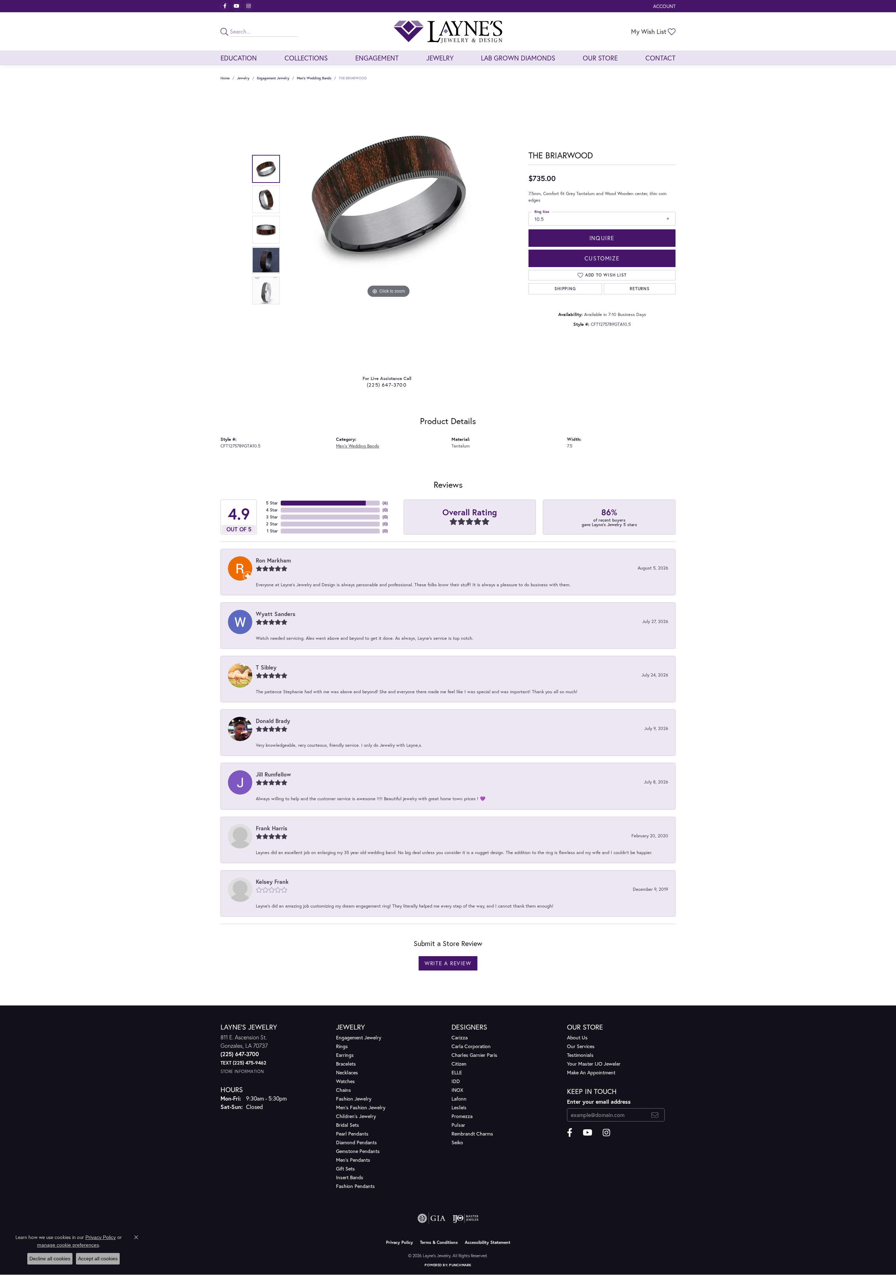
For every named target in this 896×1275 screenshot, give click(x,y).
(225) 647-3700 (387, 384)
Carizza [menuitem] (459, 1037)
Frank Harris (271, 828)
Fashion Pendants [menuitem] (355, 1186)
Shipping (565, 288)
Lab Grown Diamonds (518, 57)
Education (238, 57)
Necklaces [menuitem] (347, 1072)
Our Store (600, 57)
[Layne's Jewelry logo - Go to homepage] (448, 31)
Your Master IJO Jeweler (594, 1063)
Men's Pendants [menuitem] (353, 1159)
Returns (640, 288)
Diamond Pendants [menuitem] (356, 1142)
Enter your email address (599, 1101)
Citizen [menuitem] (459, 1063)
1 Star (272, 530)
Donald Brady (273, 720)
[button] (664, 6)
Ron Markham (273, 560)
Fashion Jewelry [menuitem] (353, 1098)
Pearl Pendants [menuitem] (352, 1133)
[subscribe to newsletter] (655, 1115)
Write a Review (448, 963)
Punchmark (460, 1265)
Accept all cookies (98, 1258)
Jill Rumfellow (273, 774)
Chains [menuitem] (343, 1090)
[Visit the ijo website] (466, 1218)
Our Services (581, 1046)
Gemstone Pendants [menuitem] (358, 1151)
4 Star (272, 510)
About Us (577, 1037)
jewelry (243, 78)
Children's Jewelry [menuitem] (356, 1116)
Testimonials (580, 1055)
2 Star (272, 524)
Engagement (377, 57)
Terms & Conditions (439, 1242)
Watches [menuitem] (345, 1081)
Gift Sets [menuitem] (345, 1168)
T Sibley (266, 667)
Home (225, 78)
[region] (388, 230)
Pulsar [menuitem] (458, 1125)
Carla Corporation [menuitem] (471, 1046)
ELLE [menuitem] (456, 1072)
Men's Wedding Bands (314, 78)
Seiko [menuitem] (457, 1142)
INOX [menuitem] (457, 1090)
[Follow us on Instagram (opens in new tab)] (248, 6)
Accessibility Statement (487, 1242)
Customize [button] (602, 258)
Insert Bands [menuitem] (349, 1177)
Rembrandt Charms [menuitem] (472, 1133)
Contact (660, 57)
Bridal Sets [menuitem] (347, 1125)
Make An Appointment (591, 1072)
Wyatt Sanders (275, 613)
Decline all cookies (49, 1258)
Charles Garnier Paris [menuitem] (474, 1055)
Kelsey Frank (272, 881)
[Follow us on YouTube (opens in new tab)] (236, 6)
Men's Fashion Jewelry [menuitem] (360, 1107)
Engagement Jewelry (273, 78)
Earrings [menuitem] (345, 1055)
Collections (306, 57)
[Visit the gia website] (432, 1218)
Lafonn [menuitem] (459, 1098)
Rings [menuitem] (342, 1046)
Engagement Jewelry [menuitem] (358, 1037)
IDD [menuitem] (455, 1081)
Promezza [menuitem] (461, 1116)
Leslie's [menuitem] (459, 1107)
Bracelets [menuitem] (346, 1063)
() (385, 503)
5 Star (272, 503)
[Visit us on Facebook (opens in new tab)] (224, 6)
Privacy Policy (399, 1242)
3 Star (272, 517)
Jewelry (440, 57)
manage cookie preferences (68, 1245)
